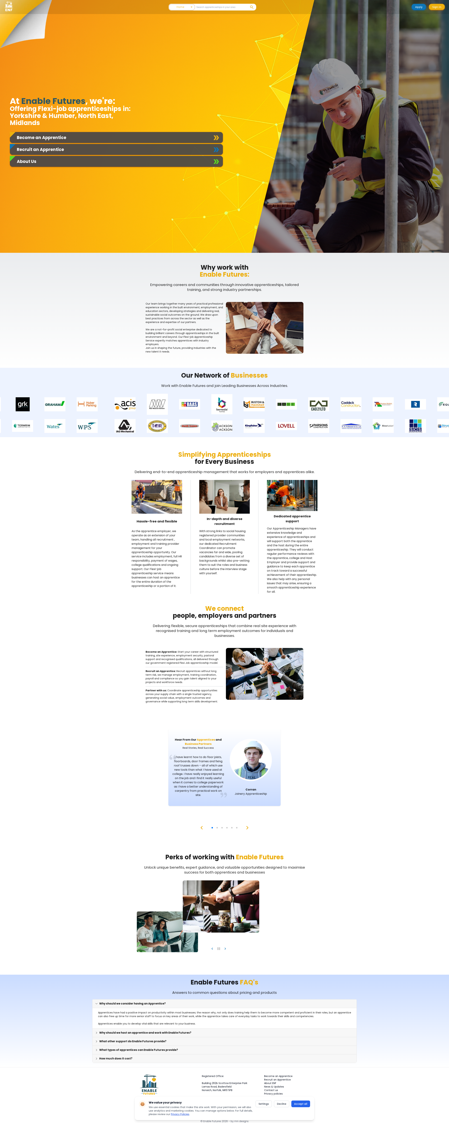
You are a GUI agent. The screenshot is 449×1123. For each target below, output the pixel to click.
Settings (264, 1104)
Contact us (271, 1090)
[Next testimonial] (247, 827)
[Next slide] (225, 949)
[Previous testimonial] (201, 827)
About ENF (270, 1083)
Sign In (436, 7)
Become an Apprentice (278, 1076)
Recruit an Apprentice (277, 1079)
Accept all (300, 1104)
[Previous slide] (212, 949)
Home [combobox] (180, 7)
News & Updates (274, 1086)
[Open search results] (251, 7)
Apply (419, 7)
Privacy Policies (180, 1114)
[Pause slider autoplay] (218, 948)
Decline (281, 1104)
